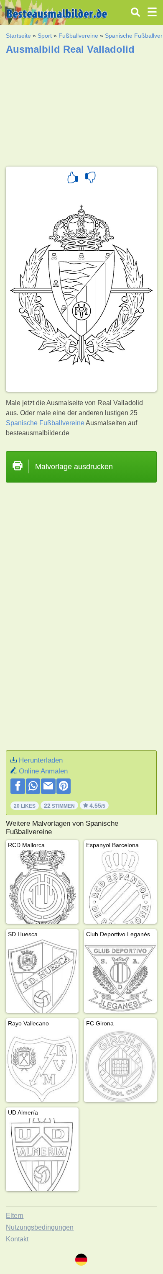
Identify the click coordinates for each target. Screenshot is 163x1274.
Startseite (18, 35)
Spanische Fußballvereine (45, 422)
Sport (45, 35)
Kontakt (17, 1239)
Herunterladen (41, 760)
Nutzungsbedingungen (40, 1227)
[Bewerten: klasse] (73, 179)
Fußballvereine (78, 35)
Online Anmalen (43, 771)
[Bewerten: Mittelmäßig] (90, 179)
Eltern (14, 1215)
